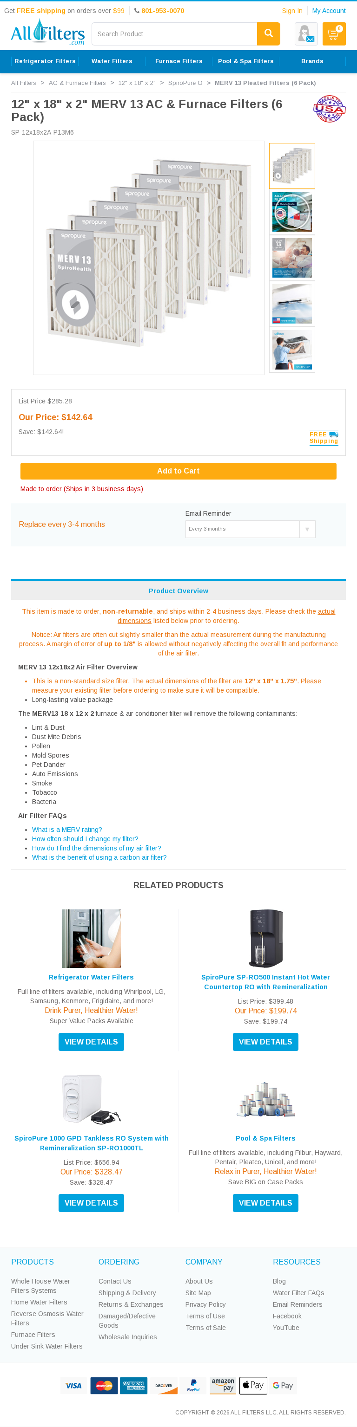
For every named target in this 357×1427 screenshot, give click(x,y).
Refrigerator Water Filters (91, 977)
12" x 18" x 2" (137, 82)
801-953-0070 (162, 10)
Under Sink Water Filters (47, 1346)
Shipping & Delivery (127, 1293)
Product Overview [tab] (178, 591)
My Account (329, 10)
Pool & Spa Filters (266, 1138)
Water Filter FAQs (298, 1293)
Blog (279, 1281)
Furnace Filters (33, 1334)
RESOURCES (297, 1262)
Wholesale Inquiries (128, 1337)
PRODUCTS (32, 1262)
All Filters (23, 82)
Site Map (198, 1293)
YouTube (286, 1327)
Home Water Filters (39, 1302)
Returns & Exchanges (131, 1304)
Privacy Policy (205, 1304)
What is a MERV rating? (67, 829)
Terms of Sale (205, 1327)
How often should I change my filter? (85, 839)
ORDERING (119, 1262)
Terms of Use (205, 1316)
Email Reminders (298, 1304)
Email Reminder (208, 513)
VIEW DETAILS (91, 1042)
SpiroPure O (185, 82)
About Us (199, 1281)
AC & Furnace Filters (77, 82)
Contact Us (115, 1281)
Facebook (287, 1316)
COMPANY (204, 1262)
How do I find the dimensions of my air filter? (96, 848)
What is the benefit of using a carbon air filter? (99, 857)
